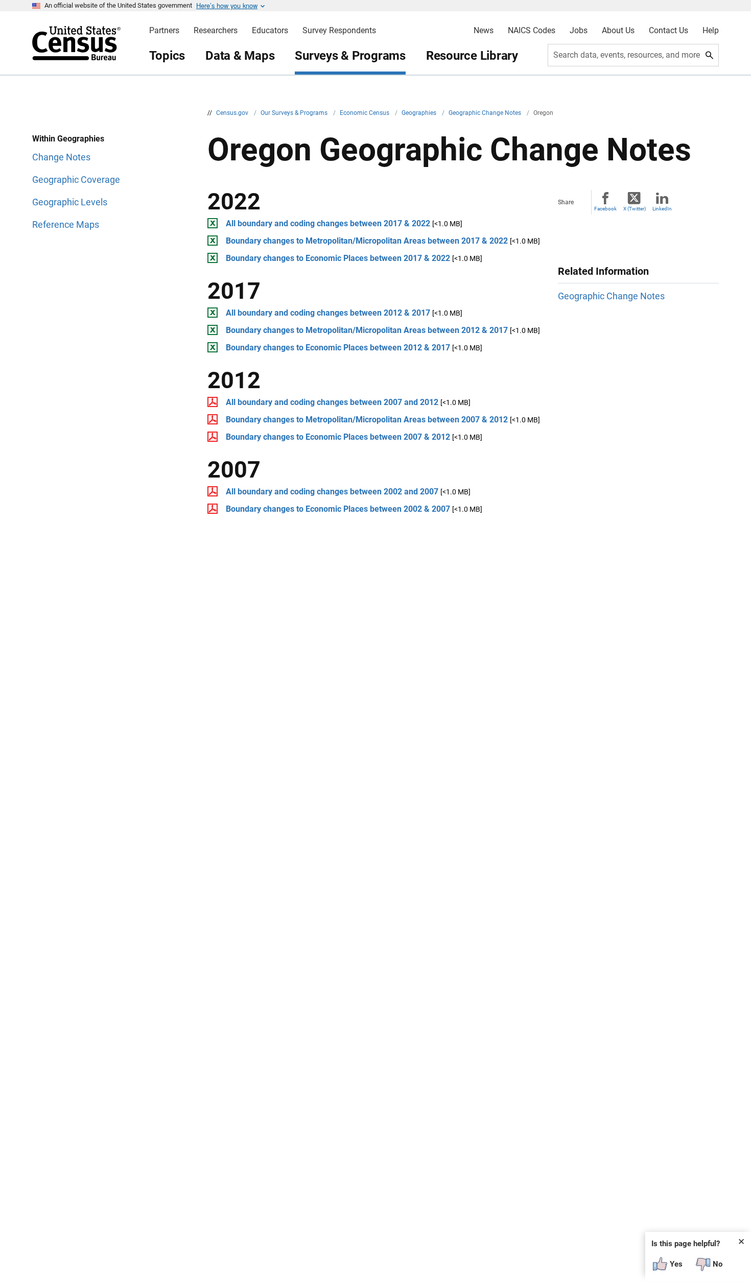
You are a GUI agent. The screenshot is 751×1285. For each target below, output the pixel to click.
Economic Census (365, 112)
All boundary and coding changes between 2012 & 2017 (328, 313)
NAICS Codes (531, 31)
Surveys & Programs (350, 56)
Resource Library (472, 56)
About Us (618, 31)
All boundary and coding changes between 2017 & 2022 (328, 223)
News (484, 31)
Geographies (420, 112)
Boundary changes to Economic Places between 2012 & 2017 (338, 347)
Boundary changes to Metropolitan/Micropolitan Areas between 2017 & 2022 (367, 241)
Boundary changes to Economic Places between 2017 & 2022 (338, 258)
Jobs (579, 31)
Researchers (216, 31)
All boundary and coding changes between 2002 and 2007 (332, 491)
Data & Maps (239, 56)
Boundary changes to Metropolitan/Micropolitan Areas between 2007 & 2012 (367, 419)
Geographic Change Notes (486, 112)
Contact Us (668, 31)
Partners (164, 31)
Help (710, 31)
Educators (270, 31)
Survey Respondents (339, 31)
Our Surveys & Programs (295, 112)
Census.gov (233, 112)
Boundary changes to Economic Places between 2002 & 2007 (338, 509)
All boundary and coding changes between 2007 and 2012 (332, 402)
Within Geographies (68, 139)
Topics (167, 56)
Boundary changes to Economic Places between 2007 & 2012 (338, 437)
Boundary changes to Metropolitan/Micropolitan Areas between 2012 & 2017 (367, 330)
